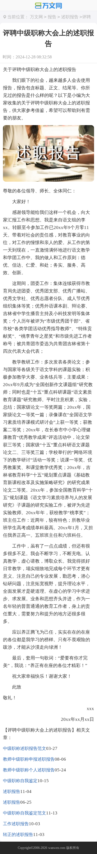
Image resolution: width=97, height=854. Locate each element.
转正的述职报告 (18, 834)
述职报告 (69, 17)
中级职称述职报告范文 (24, 748)
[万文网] (48, 6)
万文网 (36, 17)
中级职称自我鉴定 (20, 780)
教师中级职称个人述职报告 (29, 770)
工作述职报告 (16, 823)
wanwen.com (56, 848)
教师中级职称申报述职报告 (29, 759)
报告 (52, 17)
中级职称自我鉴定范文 (24, 813)
